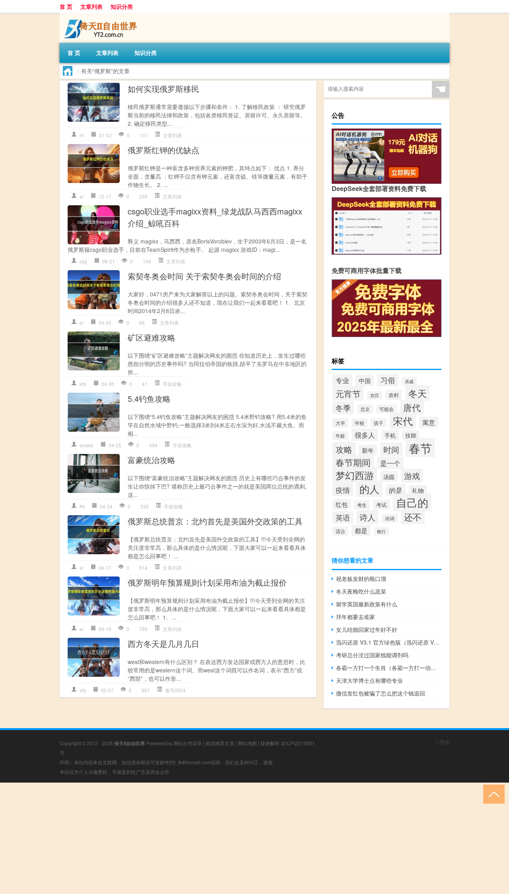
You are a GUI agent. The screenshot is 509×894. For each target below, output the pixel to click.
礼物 (418, 490)
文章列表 (91, 6)
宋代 (403, 421)
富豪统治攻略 (151, 460)
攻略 (344, 449)
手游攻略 (172, 383)
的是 (395, 490)
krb (83, 383)
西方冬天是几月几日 (163, 643)
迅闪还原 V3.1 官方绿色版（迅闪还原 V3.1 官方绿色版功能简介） (388, 642)
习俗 (387, 379)
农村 (394, 395)
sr (82, 322)
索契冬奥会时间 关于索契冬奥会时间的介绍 (204, 276)
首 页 (66, 6)
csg (83, 261)
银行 (381, 531)
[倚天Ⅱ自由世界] (101, 15)
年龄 (340, 435)
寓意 (428, 422)
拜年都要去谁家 (355, 617)
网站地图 (247, 743)
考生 (362, 505)
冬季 (343, 408)
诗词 (389, 518)
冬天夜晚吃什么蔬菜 (361, 591)
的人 (369, 488)
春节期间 (353, 462)
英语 (343, 517)
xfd (83, 690)
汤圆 (388, 476)
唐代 (412, 407)
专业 (342, 380)
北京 (365, 409)
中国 (365, 380)
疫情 (343, 490)
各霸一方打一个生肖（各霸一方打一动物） (388, 668)
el (82, 196)
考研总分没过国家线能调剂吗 (372, 655)
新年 (368, 450)
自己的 (412, 502)
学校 (359, 423)
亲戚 (409, 381)
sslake (86, 445)
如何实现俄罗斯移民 (163, 88)
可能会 (386, 409)
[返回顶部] (492, 793)
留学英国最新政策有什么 (366, 604)
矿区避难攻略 (151, 337)
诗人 (367, 517)
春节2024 (175, 690)
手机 (390, 435)
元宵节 (348, 393)
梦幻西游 (355, 475)
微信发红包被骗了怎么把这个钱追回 (380, 693)
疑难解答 (270, 743)
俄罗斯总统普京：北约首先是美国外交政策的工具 (215, 521)
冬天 (417, 393)
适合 (340, 531)
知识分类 (122, 6)
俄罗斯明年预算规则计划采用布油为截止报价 (207, 582)
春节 (420, 447)
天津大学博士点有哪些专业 (369, 680)
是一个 (390, 463)
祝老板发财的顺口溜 (361, 578)
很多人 (365, 435)
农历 (374, 395)
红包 (342, 504)
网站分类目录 (187, 743)
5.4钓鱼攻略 (149, 398)
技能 (410, 435)
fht (82, 506)
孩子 (378, 422)
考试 (381, 504)
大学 (340, 423)
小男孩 (442, 741)
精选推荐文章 (220, 743)
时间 (391, 449)
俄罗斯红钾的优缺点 (163, 150)
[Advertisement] (238, 838)
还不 (413, 516)
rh (82, 135)
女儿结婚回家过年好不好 (366, 629)
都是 (361, 530)
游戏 (412, 475)
